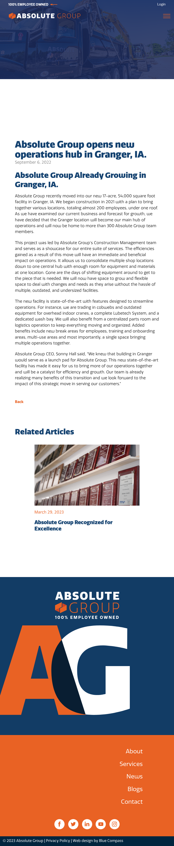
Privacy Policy (58, 841)
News (134, 776)
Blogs (135, 789)
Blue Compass (111, 841)
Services (131, 764)
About (134, 751)
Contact (132, 801)
